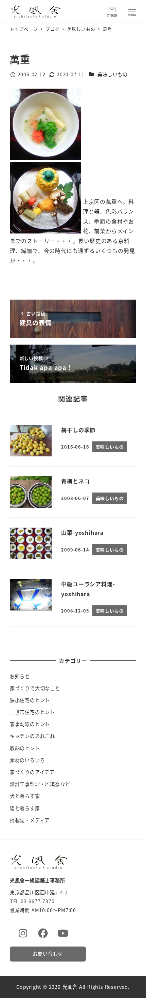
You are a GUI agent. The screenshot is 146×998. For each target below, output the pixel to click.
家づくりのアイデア (32, 772)
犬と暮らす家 (25, 795)
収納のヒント (25, 748)
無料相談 (112, 15)
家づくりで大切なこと (35, 688)
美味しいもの (112, 74)
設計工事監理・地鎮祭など (40, 784)
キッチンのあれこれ (32, 735)
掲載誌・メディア (30, 820)
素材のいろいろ (27, 760)
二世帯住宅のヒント (32, 712)
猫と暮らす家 (25, 808)
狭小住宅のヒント (30, 700)
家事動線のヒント (30, 724)
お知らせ (20, 676)
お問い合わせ (48, 953)
